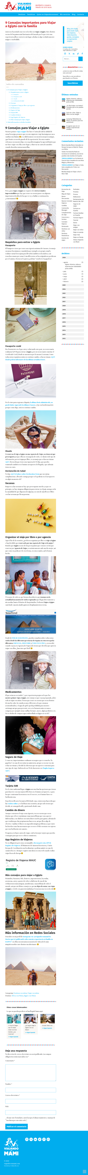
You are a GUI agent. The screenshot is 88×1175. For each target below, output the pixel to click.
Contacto (80, 14)
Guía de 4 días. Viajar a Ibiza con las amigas (73, 113)
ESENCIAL (17, 643)
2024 (64, 289)
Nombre (8, 1084)
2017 (63, 318)
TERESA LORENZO (67, 158)
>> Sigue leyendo (13, 1036)
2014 (64, 330)
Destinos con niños (20, 993)
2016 (64, 322)
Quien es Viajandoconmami (47, 14)
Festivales (76, 189)
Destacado (65, 226)
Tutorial (75, 220)
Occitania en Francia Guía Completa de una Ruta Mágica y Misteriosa (73, 160)
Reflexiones (77, 197)
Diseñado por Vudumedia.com (11, 1166)
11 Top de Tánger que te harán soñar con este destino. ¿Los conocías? (13, 1030)
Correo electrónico (12, 1095)
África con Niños (17, 996)
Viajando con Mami (17, 6)
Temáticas (31, 14)
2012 (63, 338)
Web (6, 1106)
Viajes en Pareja (78, 237)
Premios (75, 192)
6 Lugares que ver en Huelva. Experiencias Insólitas (73, 127)
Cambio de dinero (16, 115)
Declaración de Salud (19, 101)
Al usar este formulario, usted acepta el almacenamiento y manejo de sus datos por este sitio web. (30, 1119)
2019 (64, 310)
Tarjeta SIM (14, 112)
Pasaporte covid (18, 96)
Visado (15, 99)
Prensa (75, 194)
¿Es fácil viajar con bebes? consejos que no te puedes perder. (74, 107)
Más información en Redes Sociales (19, 122)
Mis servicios (65, 14)
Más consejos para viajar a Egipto (20, 119)
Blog (73, 14)
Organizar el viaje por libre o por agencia (23, 105)
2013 (63, 334)
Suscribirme (73, 83)
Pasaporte (16, 94)
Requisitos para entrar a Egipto (20, 92)
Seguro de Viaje (15, 110)
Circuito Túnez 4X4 (47, 1025)
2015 (63, 326)
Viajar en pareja (78, 232)
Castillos (64, 205)
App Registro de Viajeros (18, 117)
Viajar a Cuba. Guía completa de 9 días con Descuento (73, 167)
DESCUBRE (26, 643)
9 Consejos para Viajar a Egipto (18, 90)
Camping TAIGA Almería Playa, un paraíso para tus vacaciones (74, 120)
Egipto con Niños (30, 996)
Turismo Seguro (78, 217)
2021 (63, 301)
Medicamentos (15, 108)
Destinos (21, 14)
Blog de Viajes (66, 194)
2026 (64, 257)
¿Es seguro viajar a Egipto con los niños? (30, 1028)
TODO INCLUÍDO (38, 643)
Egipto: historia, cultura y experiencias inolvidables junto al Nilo (74, 100)
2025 (63, 285)
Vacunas (13, 103)
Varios (75, 223)
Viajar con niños (33, 993)
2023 (63, 293)
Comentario (10, 1061)
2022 (63, 297)
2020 (64, 305)
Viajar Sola (76, 235)
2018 (64, 314)
